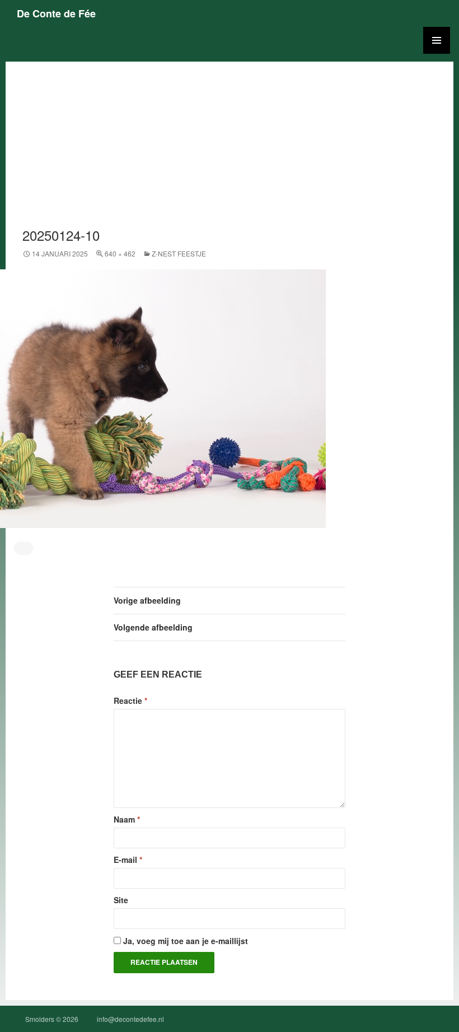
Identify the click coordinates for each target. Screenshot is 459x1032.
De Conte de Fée (56, 13)
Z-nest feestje (179, 253)
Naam (127, 819)
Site (121, 899)
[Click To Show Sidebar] (436, 40)
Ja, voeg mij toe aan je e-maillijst (184, 940)
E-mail (128, 859)
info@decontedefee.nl (130, 1019)
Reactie (130, 700)
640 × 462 (120, 253)
